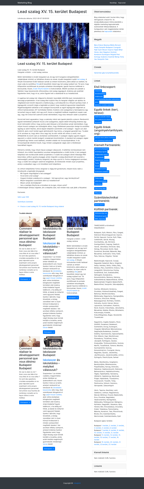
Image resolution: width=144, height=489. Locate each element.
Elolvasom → (25, 279)
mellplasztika (99, 96)
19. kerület (105, 442)
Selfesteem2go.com (101, 213)
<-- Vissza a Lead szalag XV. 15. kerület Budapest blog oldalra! (41, 206)
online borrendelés (100, 181)
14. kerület (114, 435)
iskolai (45, 327)
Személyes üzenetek (25, 202)
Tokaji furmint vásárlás (102, 160)
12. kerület (114, 433)
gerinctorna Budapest (101, 149)
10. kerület (98, 433)
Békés (112, 45)
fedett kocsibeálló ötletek (102, 117)
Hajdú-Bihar (118, 50)
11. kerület (106, 433)
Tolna (122, 57)
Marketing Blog (25, 3)
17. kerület (112, 437)
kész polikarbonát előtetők (103, 119)
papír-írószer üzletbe (54, 278)
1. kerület (105, 426)
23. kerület (112, 444)
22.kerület (104, 444)
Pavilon (97, 163)
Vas (95, 59)
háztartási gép (99, 73)
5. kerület (105, 428)
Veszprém (101, 59)
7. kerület (105, 430)
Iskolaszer (49, 243)
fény (38, 84)
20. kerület (114, 442)
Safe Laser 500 (23, 197)
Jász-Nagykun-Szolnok (108, 52)
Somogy (97, 57)
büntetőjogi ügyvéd (101, 151)
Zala (106, 59)
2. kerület (112, 426)
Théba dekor (99, 178)
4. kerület (97, 428)
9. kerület (120, 430)
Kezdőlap (113, 3)
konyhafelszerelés (112, 73)
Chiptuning (98, 184)
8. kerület (112, 430)
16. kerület (104, 437)
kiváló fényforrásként (41, 89)
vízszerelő (98, 91)
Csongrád (117, 47)
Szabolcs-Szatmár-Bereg (110, 57)
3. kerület (120, 426)
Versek (97, 166)
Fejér (96, 50)
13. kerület (105, 435)
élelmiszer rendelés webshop (104, 105)
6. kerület (113, 428)
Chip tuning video (100, 188)
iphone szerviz (99, 204)
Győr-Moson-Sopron (106, 50)
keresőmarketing (100, 93)
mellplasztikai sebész (101, 154)
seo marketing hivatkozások (103, 140)
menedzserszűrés (100, 169)
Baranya (107, 45)
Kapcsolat (122, 3)
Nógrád (113, 54)
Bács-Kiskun (99, 45)
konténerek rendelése (101, 171)
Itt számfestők (99, 157)
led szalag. (81, 79)
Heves (96, 52)
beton (96, 102)
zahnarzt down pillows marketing (105, 137)
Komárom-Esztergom (102, 54)
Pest (118, 54)
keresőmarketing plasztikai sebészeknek (107, 99)
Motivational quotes (101, 216)
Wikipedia (98, 193)
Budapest (109, 47)
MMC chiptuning (100, 219)
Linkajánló (77, 483)
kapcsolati (108, 31)
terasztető (98, 122)
